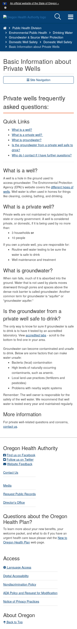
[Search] (57, 16)
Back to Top (14, 622)
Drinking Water (63, 32)
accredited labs (36, 335)
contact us (10, 426)
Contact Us (10, 472)
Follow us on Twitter (20, 459)
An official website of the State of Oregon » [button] (34, 3)
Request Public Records (19, 494)
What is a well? (22, 129)
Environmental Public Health (28, 32)
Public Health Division (26, 28)
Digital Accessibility (16, 576)
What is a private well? (27, 135)
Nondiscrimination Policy (19, 584)
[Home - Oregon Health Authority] (5, 28)
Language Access (18, 567)
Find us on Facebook (21, 455)
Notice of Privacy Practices (21, 601)
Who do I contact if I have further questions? (42, 155)
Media (7, 485)
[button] (5, 7)
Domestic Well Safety (23, 42)
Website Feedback (19, 464)
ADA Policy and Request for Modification (30, 593)
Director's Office (14, 502)
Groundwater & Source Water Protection (36, 37)
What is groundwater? (26, 140)
